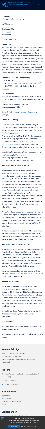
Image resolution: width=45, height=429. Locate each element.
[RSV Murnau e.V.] (18, 5)
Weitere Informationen (29, 426)
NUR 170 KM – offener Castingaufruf (15, 354)
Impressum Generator (27, 112)
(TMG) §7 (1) (6, 179)
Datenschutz (6, 399)
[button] (38, 5)
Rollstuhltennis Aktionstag (11, 356)
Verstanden (13, 426)
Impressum (6, 396)
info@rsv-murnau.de (12, 384)
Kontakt (4, 404)
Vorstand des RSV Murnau (11, 401)
